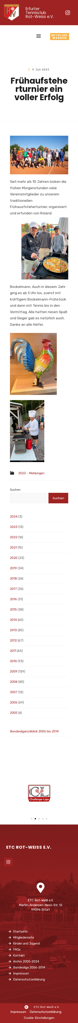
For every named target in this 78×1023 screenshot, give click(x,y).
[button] (31, 818)
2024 (13, 516)
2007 (13, 692)
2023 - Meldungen (31, 473)
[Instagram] (67, 12)
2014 (13, 620)
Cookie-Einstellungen (39, 1018)
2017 (13, 589)
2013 (13, 630)
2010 (13, 661)
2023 (13, 527)
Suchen (15, 490)
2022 (13, 537)
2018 (13, 578)
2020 (13, 558)
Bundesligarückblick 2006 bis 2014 (34, 731)
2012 (13, 640)
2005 (13, 713)
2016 (13, 599)
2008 (13, 682)
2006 (13, 702)
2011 (13, 651)
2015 (13, 609)
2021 (13, 547)
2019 (13, 568)
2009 (13, 671)
